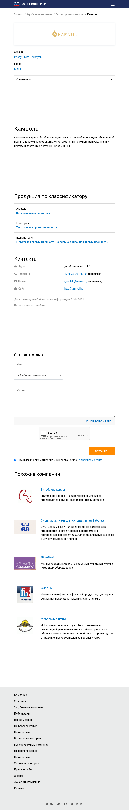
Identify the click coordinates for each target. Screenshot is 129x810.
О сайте (18, 775)
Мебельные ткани (53, 619)
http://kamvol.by (73, 288)
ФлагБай (47, 588)
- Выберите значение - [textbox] (32, 375)
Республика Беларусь (28, 57)
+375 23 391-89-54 (76, 273)
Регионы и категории (27, 738)
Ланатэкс (47, 557)
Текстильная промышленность (36, 227)
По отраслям (22, 732)
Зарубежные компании (39, 14)
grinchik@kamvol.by (76, 281)
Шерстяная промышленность (35, 242)
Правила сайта (23, 769)
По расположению (26, 726)
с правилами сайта (90, 460)
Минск (18, 68)
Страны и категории (26, 763)
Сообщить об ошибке (31, 305)
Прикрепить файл (100, 421)
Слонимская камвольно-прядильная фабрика (72, 520)
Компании (20, 695)
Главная (18, 14)
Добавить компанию (27, 782)
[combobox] (38, 376)
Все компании (23, 719)
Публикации (22, 713)
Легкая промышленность (70, 14)
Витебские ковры (53, 489)
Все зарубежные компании (31, 744)
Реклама (19, 788)
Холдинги (20, 701)
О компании (23, 79)
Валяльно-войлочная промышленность (82, 242)
